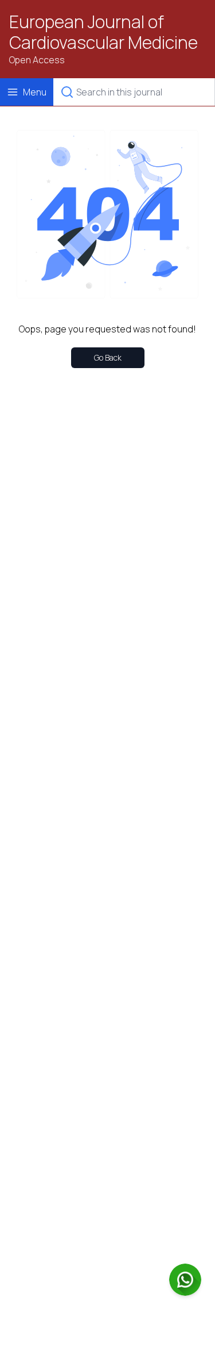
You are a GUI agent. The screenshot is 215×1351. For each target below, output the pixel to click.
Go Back (108, 357)
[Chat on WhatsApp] (185, 1280)
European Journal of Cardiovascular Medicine (103, 32)
